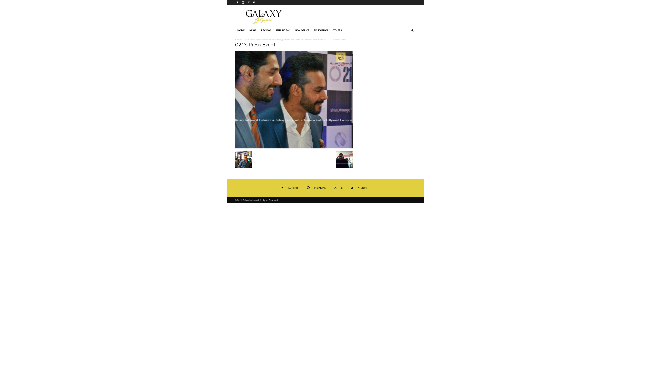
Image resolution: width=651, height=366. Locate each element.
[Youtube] (254, 2)
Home (241, 30)
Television (321, 30)
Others (337, 30)
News (252, 30)
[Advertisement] (354, 17)
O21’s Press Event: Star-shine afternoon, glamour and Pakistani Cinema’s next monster (285, 39)
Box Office (302, 30)
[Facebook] (237, 2)
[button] (412, 30)
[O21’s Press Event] (294, 147)
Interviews (283, 30)
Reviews (266, 30)
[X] (248, 2)
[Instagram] (243, 2)
